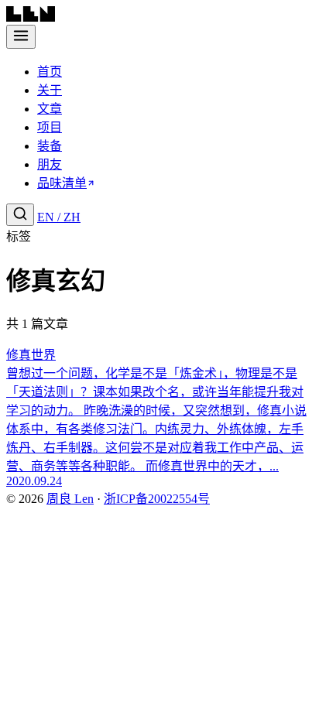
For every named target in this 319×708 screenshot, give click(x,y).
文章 (49, 108)
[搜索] (20, 215)
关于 (49, 90)
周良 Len (70, 498)
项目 (49, 127)
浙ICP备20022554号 (157, 498)
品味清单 (62, 183)
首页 (49, 71)
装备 (49, 145)
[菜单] (21, 37)
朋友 (49, 164)
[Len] (30, 17)
